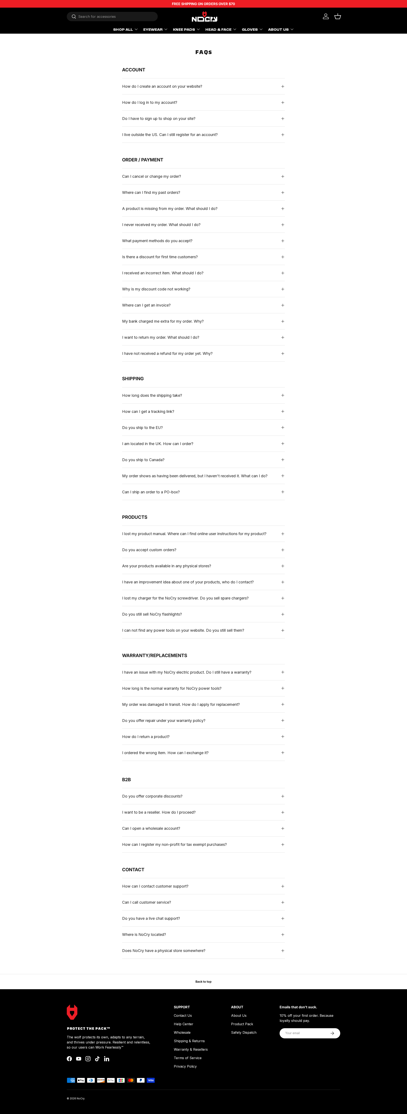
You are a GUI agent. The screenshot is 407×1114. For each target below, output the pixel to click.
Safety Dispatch (243, 1032)
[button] (337, 16)
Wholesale (182, 1032)
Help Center (183, 1024)
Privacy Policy (185, 1066)
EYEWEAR (153, 29)
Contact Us (183, 1015)
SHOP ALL (123, 29)
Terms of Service (188, 1058)
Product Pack (242, 1024)
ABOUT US (278, 29)
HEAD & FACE (218, 29)
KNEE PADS (184, 29)
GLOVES (250, 29)
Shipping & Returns (189, 1041)
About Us (239, 1015)
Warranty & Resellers (191, 1049)
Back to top (203, 981)
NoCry (80, 1098)
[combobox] (112, 16)
